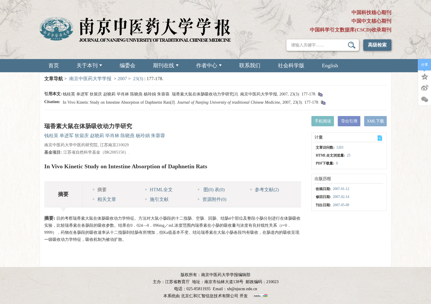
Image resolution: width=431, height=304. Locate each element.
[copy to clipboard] (323, 102)
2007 (122, 78)
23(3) (138, 78)
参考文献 (267, 189)
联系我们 (249, 65)
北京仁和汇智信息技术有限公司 (209, 296)
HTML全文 (161, 189)
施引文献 (159, 199)
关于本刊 (87, 65)
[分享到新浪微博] (424, 87)
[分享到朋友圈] (424, 99)
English (330, 65)
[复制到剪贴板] (320, 94)
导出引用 (349, 121)
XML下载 (375, 121)
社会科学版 (291, 65)
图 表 (213, 189)
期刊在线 (163, 65)
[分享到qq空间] (424, 76)
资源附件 (214, 199)
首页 (53, 65)
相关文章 (106, 199)
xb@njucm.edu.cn (242, 289)
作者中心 (206, 65)
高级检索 (377, 44)
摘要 (102, 189)
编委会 (127, 65)
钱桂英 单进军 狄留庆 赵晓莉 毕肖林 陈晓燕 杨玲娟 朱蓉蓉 (104, 135)
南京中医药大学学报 (90, 78)
